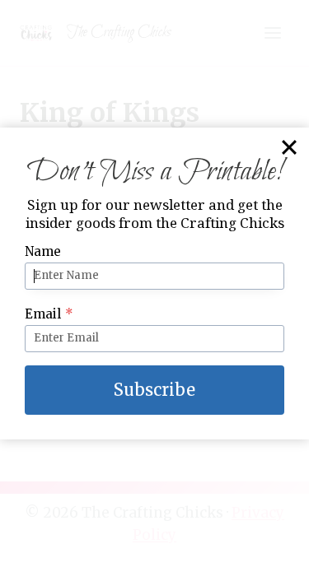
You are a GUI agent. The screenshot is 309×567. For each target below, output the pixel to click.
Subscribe (154, 389)
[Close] (289, 147)
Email (49, 314)
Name (43, 251)
